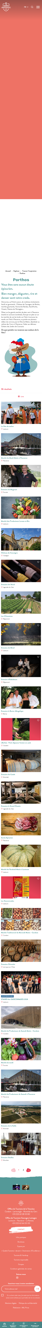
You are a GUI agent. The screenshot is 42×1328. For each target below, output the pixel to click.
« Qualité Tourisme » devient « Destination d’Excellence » (21, 1251)
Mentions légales (11, 1303)
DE (25, 12)
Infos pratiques (21, 1237)
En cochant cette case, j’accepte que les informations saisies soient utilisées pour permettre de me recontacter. (23, 1296)
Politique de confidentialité (28, 1303)
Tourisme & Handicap (21, 1255)
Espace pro (21, 1246)
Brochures (21, 1242)
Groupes (21, 1264)
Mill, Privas (25, 1307)
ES (25, 14)
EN (25, 9)
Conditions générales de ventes (21, 1269)
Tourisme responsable (21, 1260)
